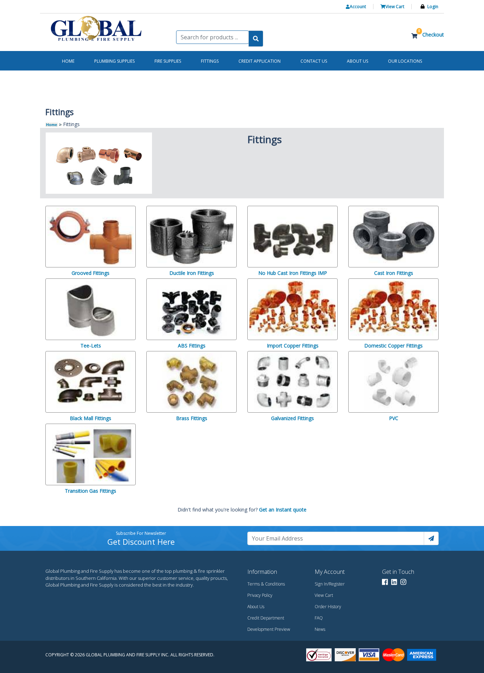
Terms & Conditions (266, 584)
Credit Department (265, 618)
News (320, 629)
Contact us (313, 61)
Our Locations (405, 61)
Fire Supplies (167, 61)
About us (357, 61)
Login (432, 7)
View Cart (324, 595)
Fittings (210, 61)
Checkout (433, 34)
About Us (255, 607)
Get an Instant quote (282, 509)
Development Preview (268, 629)
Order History (328, 607)
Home (51, 125)
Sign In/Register (330, 584)
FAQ (319, 618)
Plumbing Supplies (114, 61)
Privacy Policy (259, 595)
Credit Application (259, 61)
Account (358, 7)
